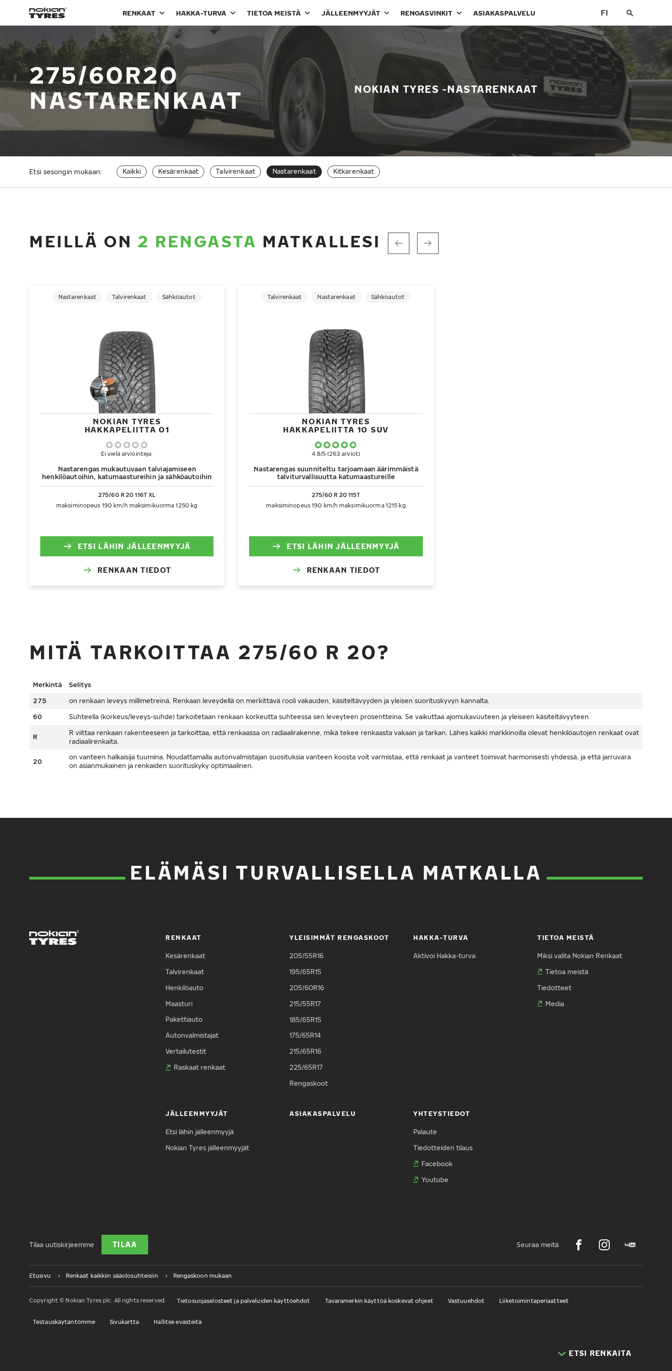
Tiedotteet (554, 988)
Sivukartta (124, 1321)
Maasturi (178, 1004)
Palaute (425, 1132)
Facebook (437, 1164)
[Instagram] (604, 1245)
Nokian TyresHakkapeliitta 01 (127, 425)
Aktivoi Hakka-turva (444, 956)
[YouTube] (630, 1245)
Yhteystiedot (441, 1113)
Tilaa (124, 1244)
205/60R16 (306, 988)
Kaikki (132, 171)
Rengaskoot (308, 1083)
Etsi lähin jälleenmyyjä (134, 546)
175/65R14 (305, 1035)
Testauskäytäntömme (64, 1321)
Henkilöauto (184, 988)
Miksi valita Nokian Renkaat (579, 956)
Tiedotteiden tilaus (443, 1148)
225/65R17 (306, 1067)
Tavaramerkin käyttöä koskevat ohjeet (379, 1300)
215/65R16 (305, 1051)
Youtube (434, 1180)
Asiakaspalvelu (504, 13)
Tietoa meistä (274, 13)
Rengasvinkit (426, 13)
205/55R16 (306, 956)
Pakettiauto (184, 1019)
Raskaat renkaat (199, 1067)
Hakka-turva (201, 13)
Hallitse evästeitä (178, 1321)
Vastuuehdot (466, 1300)
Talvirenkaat (235, 171)
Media (554, 1004)
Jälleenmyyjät (350, 13)
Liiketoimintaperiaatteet (534, 1300)
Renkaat (139, 13)
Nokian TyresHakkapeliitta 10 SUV (336, 425)
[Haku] (630, 13)
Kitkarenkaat (353, 171)
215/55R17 (305, 1004)
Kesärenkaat (178, 171)
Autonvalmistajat (192, 1035)
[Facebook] (579, 1245)
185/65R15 (305, 1020)
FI (604, 12)
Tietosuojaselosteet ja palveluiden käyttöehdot (243, 1300)
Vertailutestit (185, 1051)
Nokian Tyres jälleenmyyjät (207, 1148)
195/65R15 (305, 972)
